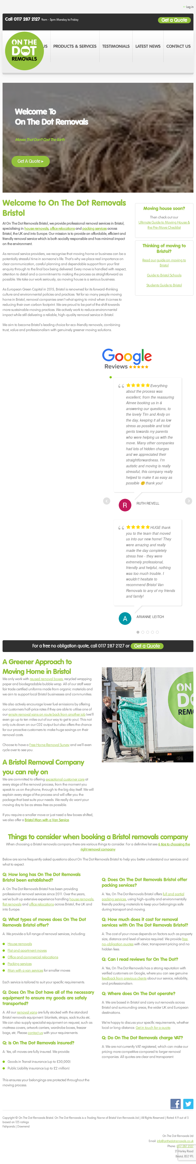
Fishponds (9, 1126)
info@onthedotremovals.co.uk (175, 1141)
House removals (20, 944)
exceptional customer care (65, 779)
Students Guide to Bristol (164, 285)
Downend (23, 1126)
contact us (35, 1033)
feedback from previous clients (124, 978)
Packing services (20, 964)
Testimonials (116, 46)
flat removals (12, 904)
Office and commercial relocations (33, 957)
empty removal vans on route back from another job (46, 714)
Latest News (148, 46)
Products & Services (74, 46)
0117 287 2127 (185, 1146)
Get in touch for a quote (153, 1028)
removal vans (27, 1012)
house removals (36, 228)
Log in (189, 7)
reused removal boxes (46, 679)
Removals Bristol (43, 1118)
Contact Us (178, 46)
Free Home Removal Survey (49, 745)
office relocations (62, 228)
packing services (94, 228)
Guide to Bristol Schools (164, 275)
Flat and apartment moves (27, 950)
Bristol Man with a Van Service (47, 820)
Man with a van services (25, 970)
